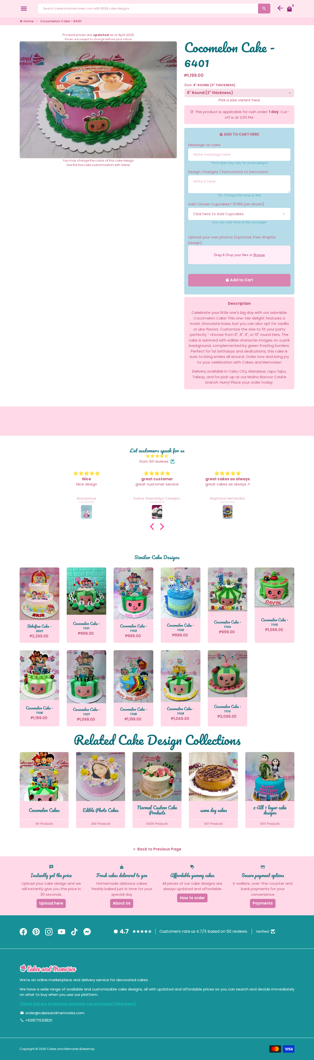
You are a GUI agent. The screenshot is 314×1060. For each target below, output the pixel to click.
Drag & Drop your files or (239, 255)
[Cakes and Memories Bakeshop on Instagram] (48, 932)
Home (27, 21)
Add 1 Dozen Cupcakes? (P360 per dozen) (226, 204)
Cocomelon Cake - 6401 (60, 21)
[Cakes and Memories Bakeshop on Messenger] (87, 932)
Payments (263, 903)
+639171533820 (36, 1020)
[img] (157, 456)
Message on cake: (204, 144)
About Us (122, 903)
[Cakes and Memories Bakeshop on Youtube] (61, 932)
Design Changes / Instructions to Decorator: (228, 171)
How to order (192, 897)
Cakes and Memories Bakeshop (70, 1049)
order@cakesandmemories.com (52, 1012)
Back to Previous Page (157, 849)
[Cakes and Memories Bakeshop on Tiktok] (74, 932)
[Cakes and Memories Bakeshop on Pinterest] (36, 932)
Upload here (51, 903)
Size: (209, 84)
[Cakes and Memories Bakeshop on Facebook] (23, 932)
